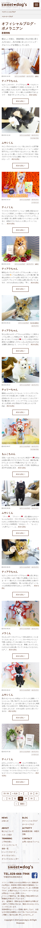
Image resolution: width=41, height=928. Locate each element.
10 (31, 793)
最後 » (22, 804)
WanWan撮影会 (34, 323)
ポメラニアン (30, 76)
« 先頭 (14, 793)
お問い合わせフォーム (30, 842)
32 (15, 799)
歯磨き (36, 76)
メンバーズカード (8, 852)
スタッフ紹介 (7, 835)
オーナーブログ (8, 16)
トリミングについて (9, 845)
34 (26, 799)
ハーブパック (35, 202)
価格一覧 (5, 849)
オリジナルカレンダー (10, 859)
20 (37, 793)
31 (10, 799)
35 (31, 799)
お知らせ (5, 821)
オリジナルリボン (8, 855)
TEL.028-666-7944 (16, 873)
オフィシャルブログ (9, 12)
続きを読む (33, 95)
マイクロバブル (34, 138)
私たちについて (8, 831)
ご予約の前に (7, 842)
